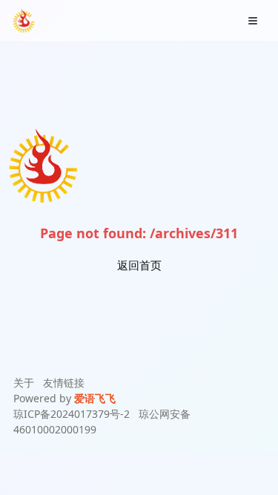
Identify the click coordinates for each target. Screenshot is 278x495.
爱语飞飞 (95, 398)
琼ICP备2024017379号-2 (71, 414)
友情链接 (64, 383)
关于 (23, 383)
